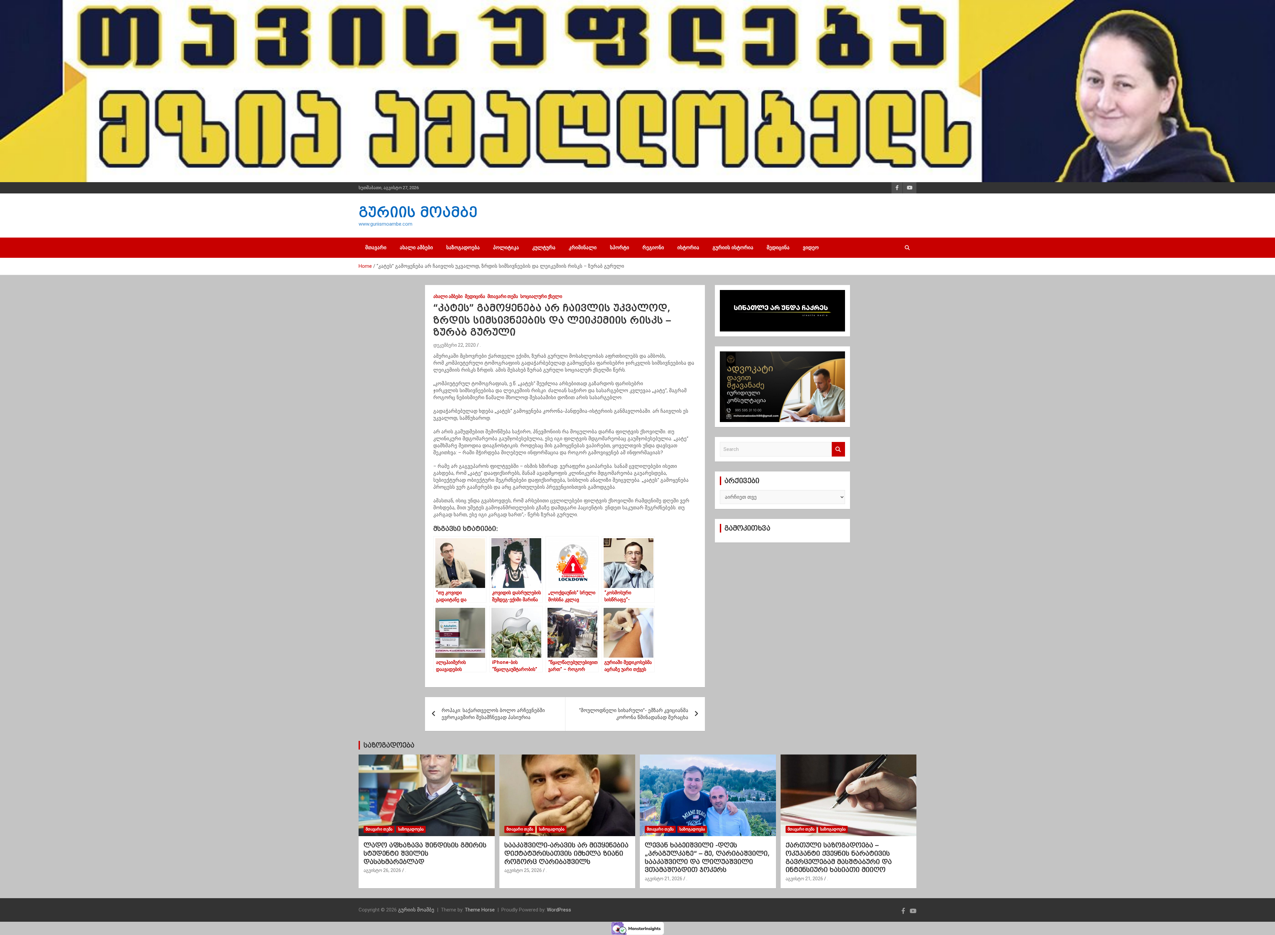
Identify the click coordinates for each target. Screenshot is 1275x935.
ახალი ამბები (416, 248)
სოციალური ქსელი (541, 296)
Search (838, 449)
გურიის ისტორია (733, 248)
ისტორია (688, 248)
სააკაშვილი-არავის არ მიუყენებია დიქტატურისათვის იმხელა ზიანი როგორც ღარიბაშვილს (566, 853)
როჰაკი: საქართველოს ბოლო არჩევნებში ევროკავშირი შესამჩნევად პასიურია (493, 713)
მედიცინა (778, 248)
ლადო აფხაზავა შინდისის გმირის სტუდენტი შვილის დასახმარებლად (425, 853)
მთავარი (375, 248)
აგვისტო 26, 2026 (382, 870)
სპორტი (619, 248)
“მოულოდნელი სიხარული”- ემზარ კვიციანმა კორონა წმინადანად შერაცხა (633, 713)
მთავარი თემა (502, 296)
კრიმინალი (583, 248)
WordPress (559, 910)
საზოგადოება (463, 248)
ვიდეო (811, 248)
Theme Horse (480, 910)
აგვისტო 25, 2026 (523, 870)
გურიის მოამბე (418, 212)
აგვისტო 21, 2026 (663, 878)
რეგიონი (653, 248)
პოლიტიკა (506, 248)
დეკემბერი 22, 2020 (454, 345)
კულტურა (543, 248)
